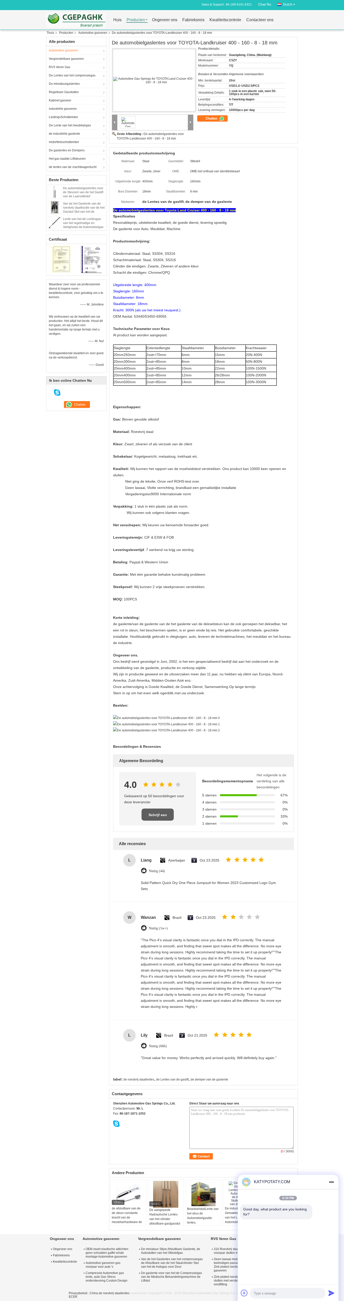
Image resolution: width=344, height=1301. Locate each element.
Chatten (211, 118)
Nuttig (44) (157, 871)
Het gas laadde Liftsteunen (67, 158)
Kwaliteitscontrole (225, 20)
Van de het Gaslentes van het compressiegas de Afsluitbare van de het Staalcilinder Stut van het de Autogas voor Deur (172, 1262)
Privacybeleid (78, 1293)
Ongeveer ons (164, 20)
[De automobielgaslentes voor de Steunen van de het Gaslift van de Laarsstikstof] (54, 191)
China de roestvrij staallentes (109, 1293)
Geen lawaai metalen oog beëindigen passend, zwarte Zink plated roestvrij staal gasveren (233, 1264)
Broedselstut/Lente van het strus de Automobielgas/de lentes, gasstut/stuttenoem (203, 1218)
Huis (117, 20)
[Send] (331, 1292)
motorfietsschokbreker (64, 142)
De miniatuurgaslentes (64, 84)
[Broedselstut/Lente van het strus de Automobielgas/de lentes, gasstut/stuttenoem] (203, 1194)
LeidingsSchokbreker (63, 117)
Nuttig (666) (158, 1046)
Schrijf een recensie (158, 817)
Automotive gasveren (92, 33)
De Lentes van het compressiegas (72, 75)
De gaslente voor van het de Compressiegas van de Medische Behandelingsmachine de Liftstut (171, 1276)
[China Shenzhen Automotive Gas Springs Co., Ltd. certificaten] (61, 259)
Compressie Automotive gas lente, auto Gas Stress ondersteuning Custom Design (106, 1276)
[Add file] (244, 1292)
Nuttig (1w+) (158, 928)
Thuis (50, 33)
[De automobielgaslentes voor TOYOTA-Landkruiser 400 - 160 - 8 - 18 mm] (154, 80)
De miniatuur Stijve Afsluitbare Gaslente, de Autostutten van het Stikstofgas (170, 1251)
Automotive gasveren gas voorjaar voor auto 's (103, 1264)
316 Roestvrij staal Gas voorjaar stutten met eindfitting (234, 1251)
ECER (73, 1296)
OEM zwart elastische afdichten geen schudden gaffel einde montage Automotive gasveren (107, 1252)
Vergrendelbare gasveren (66, 59)
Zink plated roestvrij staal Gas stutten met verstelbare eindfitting (234, 1280)
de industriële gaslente (64, 133)
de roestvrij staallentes (138, 1079)
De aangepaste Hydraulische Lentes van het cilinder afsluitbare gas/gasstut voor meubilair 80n (164, 1219)
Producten (136, 20)
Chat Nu (264, 4)
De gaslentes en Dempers (67, 150)
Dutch (287, 4)
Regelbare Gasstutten (64, 92)
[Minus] (331, 1182)
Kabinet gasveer (60, 100)
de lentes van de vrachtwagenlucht (72, 167)
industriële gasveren (63, 108)
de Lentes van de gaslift (172, 1079)
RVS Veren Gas (59, 67)
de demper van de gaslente (209, 1079)
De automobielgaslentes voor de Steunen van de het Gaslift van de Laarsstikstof (83, 192)
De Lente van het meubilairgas (70, 125)
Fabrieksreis (193, 20)
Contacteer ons (259, 20)
